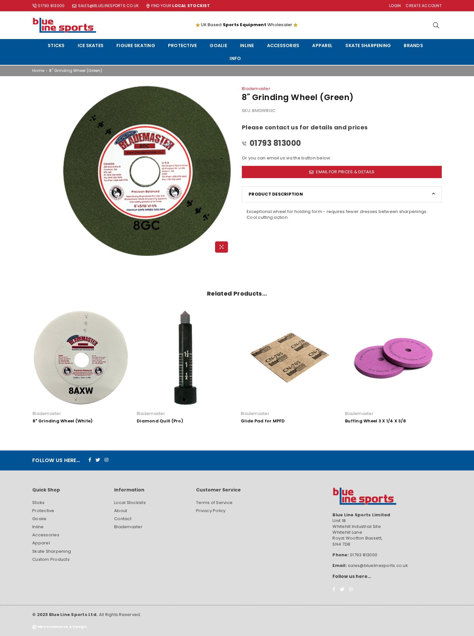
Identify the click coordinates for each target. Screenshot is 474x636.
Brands (413, 45)
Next (452, 369)
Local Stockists (130, 503)
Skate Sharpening (368, 45)
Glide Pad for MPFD (263, 421)
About (120, 511)
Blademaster (256, 89)
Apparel (322, 45)
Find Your (180, 5)
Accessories (283, 45)
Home (38, 70)
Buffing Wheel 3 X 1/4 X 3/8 (375, 421)
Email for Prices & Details (344, 172)
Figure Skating (135, 45)
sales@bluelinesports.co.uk (108, 5)
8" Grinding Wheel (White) (63, 421)
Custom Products (51, 559)
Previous (21, 369)
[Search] (436, 25)
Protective (182, 45)
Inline (247, 45)
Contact (123, 519)
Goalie (218, 45)
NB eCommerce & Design (62, 626)
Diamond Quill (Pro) (160, 421)
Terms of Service (214, 503)
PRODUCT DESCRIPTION (276, 194)
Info (235, 58)
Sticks (56, 45)
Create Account (424, 5)
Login (395, 5)
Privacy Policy (211, 511)
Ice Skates (91, 45)
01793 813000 (51, 5)
